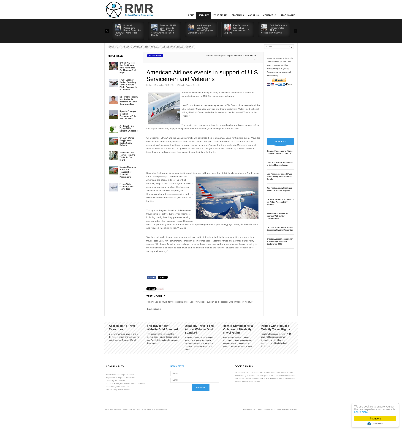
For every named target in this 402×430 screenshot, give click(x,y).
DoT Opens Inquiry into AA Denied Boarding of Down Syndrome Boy (129, 100)
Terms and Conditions (112, 409)
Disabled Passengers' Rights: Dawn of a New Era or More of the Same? (128, 30)
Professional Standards (131, 409)
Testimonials (288, 15)
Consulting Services (172, 47)
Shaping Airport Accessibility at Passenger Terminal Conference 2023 (280, 241)
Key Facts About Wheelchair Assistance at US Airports (237, 29)
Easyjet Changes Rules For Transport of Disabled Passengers (128, 172)
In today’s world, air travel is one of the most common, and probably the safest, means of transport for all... (124, 337)
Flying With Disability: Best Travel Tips (127, 186)
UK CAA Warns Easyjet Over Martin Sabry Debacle (127, 141)
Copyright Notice (160, 409)
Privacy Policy (147, 409)
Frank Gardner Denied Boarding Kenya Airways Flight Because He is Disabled (128, 85)
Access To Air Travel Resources (122, 327)
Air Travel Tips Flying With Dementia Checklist (129, 128)
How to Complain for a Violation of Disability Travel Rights (238, 329)
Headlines (203, 15)
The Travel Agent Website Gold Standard (162, 327)
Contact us (269, 15)
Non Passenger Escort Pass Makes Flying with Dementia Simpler (201, 29)
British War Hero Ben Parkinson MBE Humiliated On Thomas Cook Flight (128, 68)
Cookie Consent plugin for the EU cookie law (375, 423)
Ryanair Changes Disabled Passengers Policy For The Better (129, 115)
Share (151, 277)
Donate (189, 47)
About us (253, 15)
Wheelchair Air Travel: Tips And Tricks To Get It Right (127, 156)
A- (257, 59)
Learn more (361, 412)
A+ (251, 59)
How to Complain (133, 47)
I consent (375, 418)
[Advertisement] (203, 162)
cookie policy (265, 378)
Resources (238, 15)
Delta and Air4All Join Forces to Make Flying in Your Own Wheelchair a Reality (163, 30)
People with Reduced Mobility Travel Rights (275, 327)
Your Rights (220, 15)
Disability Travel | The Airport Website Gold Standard (199, 329)
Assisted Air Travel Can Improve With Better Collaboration (277, 216)
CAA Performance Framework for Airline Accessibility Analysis (274, 29)
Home (191, 15)
